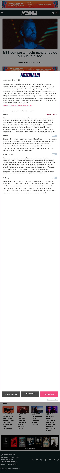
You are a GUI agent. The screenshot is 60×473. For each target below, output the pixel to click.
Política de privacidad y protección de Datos (17, 106)
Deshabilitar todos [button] (11, 394)
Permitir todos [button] (49, 394)
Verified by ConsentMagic (52, 399)
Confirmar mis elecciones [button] (30, 394)
